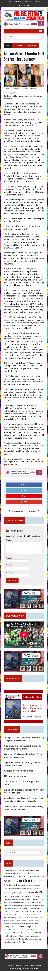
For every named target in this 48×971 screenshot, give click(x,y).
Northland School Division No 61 (13, 930)
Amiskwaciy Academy (13, 876)
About (9, 2)
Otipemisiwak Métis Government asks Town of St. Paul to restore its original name (23, 756)
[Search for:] (24, 852)
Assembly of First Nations (23, 881)
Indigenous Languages (26, 906)
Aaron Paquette (8, 870)
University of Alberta (16, 942)
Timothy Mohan (12, 933)
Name (8, 558)
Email (8, 565)
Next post (32, 511)
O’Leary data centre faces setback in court (19, 770)
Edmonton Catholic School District (28, 897)
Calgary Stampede (9, 888)
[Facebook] (24, 5)
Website (9, 572)
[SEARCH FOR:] (24, 36)
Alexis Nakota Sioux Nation (18, 873)
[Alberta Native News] (24, 15)
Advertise (28, 2)
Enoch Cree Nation (9, 902)
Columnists (19, 45)
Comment (10, 540)
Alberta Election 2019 (19, 870)
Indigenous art (13, 905)
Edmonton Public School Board (32, 899)
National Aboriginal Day (22, 915)
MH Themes (34, 969)
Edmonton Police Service (12, 900)
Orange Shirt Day (28, 930)
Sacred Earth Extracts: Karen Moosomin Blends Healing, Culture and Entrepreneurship (23, 808)
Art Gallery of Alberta (34, 876)
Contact (38, 2)
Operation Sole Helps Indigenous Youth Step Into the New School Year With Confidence (22, 747)
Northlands (35, 927)
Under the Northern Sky (20, 939)
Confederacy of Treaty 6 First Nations (28, 888)
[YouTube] (28, 5)
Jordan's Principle (30, 908)
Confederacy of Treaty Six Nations (16, 893)
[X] (20, 5)
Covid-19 (35, 892)
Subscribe (18, 2)
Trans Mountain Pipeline (25, 933)
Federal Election (22, 902)
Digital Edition (11, 896)
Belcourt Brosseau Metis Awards (31, 885)
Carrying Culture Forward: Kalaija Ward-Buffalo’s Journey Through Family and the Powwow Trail (24, 739)
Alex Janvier (31, 873)
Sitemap (38, 965)
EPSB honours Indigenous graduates (16, 776)
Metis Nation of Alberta (27, 911)
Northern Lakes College (20, 926)
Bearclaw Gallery (12, 885)
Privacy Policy (29, 965)
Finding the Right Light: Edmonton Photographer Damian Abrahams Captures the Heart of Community (24, 799)
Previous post (17, 511)
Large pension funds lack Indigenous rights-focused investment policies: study (22, 764)
